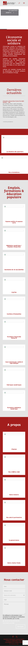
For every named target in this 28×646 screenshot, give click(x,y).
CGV (13, 642)
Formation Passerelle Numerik (14, 337)
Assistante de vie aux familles (14, 269)
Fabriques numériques (14, 385)
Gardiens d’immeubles (14, 314)
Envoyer (20, 626)
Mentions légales (20, 639)
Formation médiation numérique (14, 408)
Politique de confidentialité (12, 640)
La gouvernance (14, 540)
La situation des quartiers (15, 151)
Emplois (16, 105)
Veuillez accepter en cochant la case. (11, 622)
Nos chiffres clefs (14, 472)
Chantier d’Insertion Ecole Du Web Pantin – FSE (13, 101)
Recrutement (12, 639)
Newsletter (6, 639)
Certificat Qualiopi (19, 642)
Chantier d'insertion (8, 105)
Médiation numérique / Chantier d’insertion (14, 246)
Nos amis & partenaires (14, 517)
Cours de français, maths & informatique (14, 362)
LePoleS (7, 103)
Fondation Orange (12, 72)
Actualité (19, 103)
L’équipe (14, 449)
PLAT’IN (14, 292)
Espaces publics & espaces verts (14, 222)
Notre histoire (14, 494)
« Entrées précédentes (8, 121)
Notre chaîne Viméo (14, 563)
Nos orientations (14, 172)
